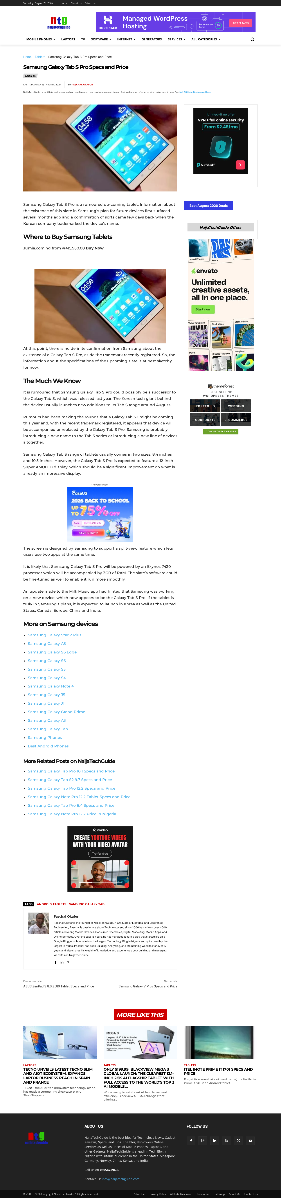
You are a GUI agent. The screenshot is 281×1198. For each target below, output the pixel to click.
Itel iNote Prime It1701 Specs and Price (218, 1071)
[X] (212, 84)
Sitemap (220, 1194)
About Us (234, 1194)
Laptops (29, 1065)
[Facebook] (202, 84)
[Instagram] (202, 1140)
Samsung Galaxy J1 (46, 703)
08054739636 (109, 1170)
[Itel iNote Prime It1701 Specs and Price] (221, 1042)
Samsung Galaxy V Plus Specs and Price (148, 986)
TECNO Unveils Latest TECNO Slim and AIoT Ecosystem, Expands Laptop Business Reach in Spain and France (58, 1075)
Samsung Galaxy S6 (47, 661)
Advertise (139, 1194)
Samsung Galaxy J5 (46, 695)
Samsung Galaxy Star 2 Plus (54, 635)
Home (27, 57)
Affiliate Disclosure (181, 1194)
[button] (252, 39)
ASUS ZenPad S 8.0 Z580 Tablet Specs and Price (58, 986)
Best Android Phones (48, 746)
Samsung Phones (45, 737)
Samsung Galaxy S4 (47, 678)
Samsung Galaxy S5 (47, 669)
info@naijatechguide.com (120, 1179)
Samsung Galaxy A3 (47, 720)
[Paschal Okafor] (38, 939)
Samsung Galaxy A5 (47, 643)
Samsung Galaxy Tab (48, 729)
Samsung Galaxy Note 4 (51, 686)
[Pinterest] (222, 84)
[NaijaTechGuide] (58, 22)
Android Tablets (51, 904)
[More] (253, 84)
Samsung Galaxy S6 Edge (52, 652)
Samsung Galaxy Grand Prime (56, 712)
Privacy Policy (158, 1194)
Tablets (40, 57)
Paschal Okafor (82, 84)
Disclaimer (204, 1194)
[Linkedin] (242, 84)
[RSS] (226, 1141)
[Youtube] (250, 1141)
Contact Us (251, 1194)
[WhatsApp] (232, 84)
